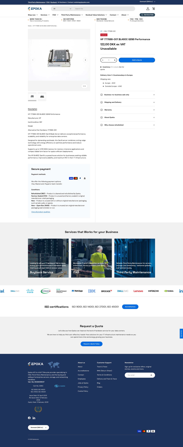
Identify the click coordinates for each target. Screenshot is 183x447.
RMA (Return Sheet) (104, 371)
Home (29, 25)
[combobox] (93, 8)
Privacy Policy (83, 387)
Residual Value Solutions (95, 15)
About (123, 15)
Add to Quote (137, 60)
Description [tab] (32, 109)
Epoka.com (36, 439)
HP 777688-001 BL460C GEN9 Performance (45, 25)
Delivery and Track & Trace (107, 379)
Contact (113, 15)
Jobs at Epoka (83, 383)
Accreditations (130, 307)
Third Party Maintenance (70, 15)
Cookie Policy (83, 391)
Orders (99, 387)
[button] (153, 8)
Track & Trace (102, 367)
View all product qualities (40, 212)
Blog (98, 383)
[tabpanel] (59, 136)
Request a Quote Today (92, 344)
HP (101, 31)
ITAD (54, 15)
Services (44, 15)
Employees (82, 379)
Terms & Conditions (104, 375)
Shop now (31, 15)
